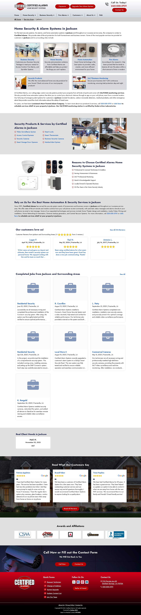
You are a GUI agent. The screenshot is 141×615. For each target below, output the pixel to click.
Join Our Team (52, 597)
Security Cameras (23, 139)
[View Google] (74, 582)
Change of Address (54, 586)
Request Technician (54, 582)
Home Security (28, 15)
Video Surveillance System (26, 132)
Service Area (29, 19)
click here (117, 103)
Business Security (46, 15)
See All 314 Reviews (117, 230)
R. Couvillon (60, 303)
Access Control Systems (25, 135)
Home (16, 15)
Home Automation (85, 59)
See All (122, 274)
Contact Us (119, 10)
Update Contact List (54, 593)
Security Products (35, 78)
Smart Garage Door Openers (27, 142)
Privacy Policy (70, 605)
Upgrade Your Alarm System (82, 6)
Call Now (62, 564)
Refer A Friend (80, 588)
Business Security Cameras (54, 139)
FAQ (100, 15)
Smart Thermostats (51, 135)
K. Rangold (22, 400)
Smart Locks (49, 132)
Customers (77, 15)
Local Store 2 (61, 352)
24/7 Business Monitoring (98, 78)
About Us (90, 15)
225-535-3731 (119, 5)
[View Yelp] (82, 582)
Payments (62, 6)
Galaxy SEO (74, 610)
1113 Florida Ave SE (112, 582)
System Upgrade (53, 590)
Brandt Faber (60, 473)
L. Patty (95, 303)
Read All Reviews (70, 509)
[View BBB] (87, 582)
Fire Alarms (62, 15)
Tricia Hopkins (98, 473)
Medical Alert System (52, 142)
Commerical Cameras (101, 352)
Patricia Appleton (23, 473)
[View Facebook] (78, 582)
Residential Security (26, 303)
